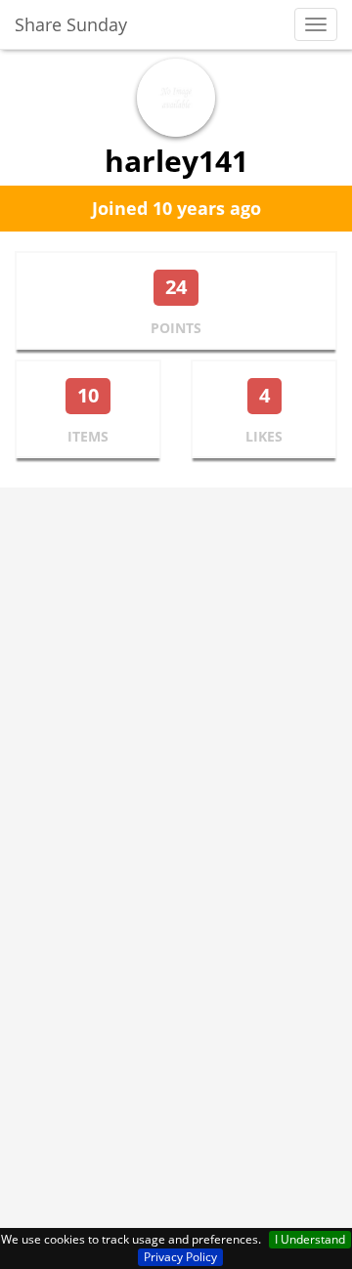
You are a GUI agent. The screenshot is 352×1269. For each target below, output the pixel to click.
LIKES (264, 436)
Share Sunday (71, 24)
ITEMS (88, 436)
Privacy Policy (180, 1256)
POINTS (176, 327)
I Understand (310, 1239)
